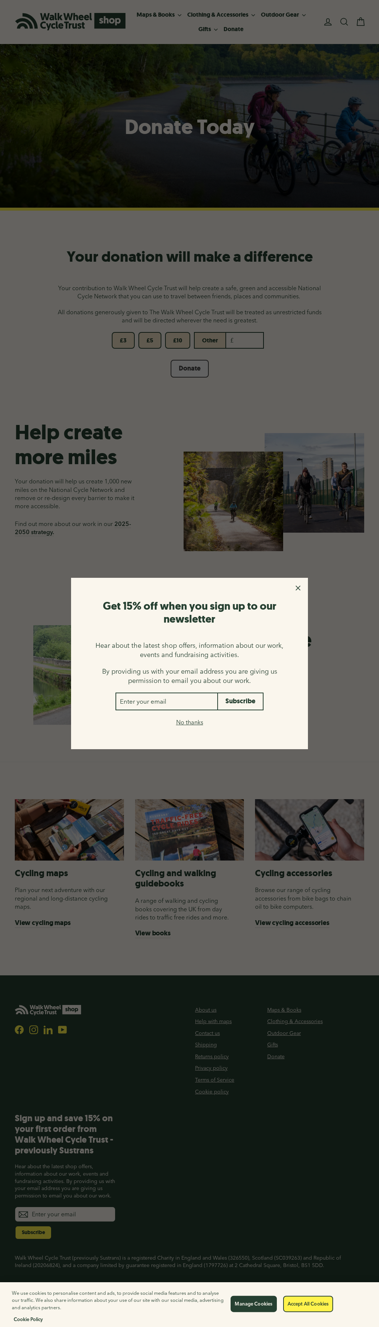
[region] (189, 1304)
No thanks (189, 722)
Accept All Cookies (308, 1304)
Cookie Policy (28, 1319)
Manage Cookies (253, 1304)
